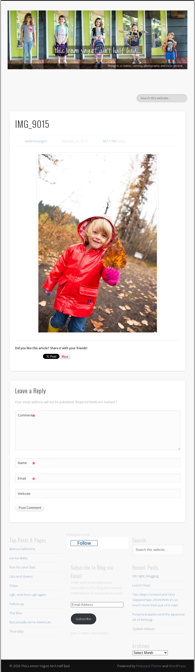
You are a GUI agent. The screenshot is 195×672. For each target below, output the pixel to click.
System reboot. (144, 628)
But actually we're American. (30, 622)
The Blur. (16, 613)
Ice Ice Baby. (18, 558)
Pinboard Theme (148, 666)
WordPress (177, 666)
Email (26, 479)
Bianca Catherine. (22, 549)
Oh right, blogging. (145, 576)
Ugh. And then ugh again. (27, 594)
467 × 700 (110, 141)
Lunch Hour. (141, 585)
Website (24, 493)
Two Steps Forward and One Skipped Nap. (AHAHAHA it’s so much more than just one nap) (155, 599)
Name (26, 463)
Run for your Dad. (22, 567)
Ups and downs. (21, 576)
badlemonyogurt (36, 141)
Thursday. (16, 631)
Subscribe (83, 619)
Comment (26, 416)
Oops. (14, 585)
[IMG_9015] (97, 243)
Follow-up (16, 603)
